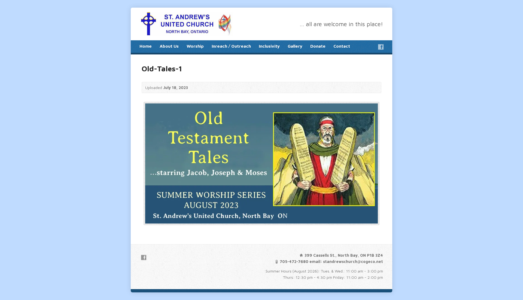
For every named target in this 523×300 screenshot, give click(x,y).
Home (145, 46)
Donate (318, 46)
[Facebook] (381, 47)
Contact (341, 46)
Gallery (295, 46)
